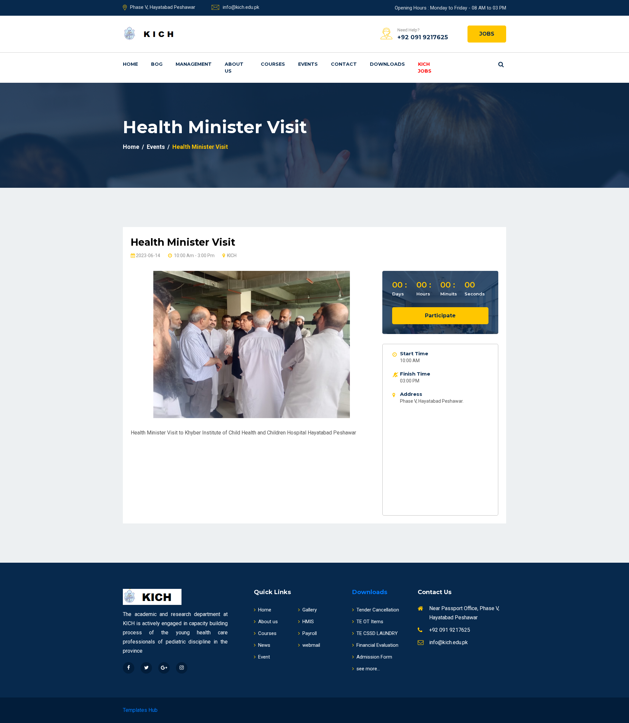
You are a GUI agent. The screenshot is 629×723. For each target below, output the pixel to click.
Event (264, 657)
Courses (273, 64)
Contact (344, 64)
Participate (440, 315)
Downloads (387, 64)
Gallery (309, 610)
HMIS (308, 622)
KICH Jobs (424, 67)
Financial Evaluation (377, 645)
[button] (149, 338)
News (264, 645)
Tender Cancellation (377, 610)
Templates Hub (140, 710)
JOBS (486, 34)
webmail (311, 645)
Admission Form (374, 657)
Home (130, 64)
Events (308, 64)
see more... (368, 669)
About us (234, 67)
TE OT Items (369, 622)
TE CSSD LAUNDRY (377, 633)
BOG (156, 64)
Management (194, 64)
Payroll (309, 633)
